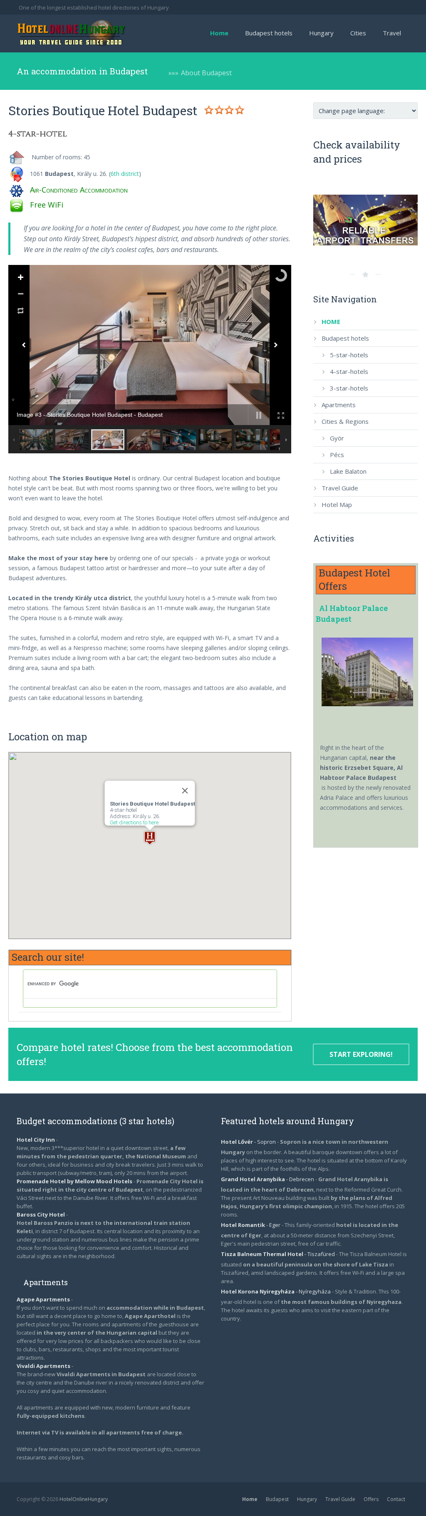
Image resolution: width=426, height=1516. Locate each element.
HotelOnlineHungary (83, 1499)
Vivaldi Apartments (44, 1366)
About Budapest (206, 72)
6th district (125, 174)
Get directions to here (134, 822)
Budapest (277, 1499)
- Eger (251, 1225)
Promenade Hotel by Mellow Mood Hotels (74, 1181)
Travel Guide (340, 1499)
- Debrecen (268, 1179)
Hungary (307, 1499)
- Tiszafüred (278, 1254)
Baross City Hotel (41, 1214)
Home (250, 1499)
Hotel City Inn (36, 1139)
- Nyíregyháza (276, 1291)
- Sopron (249, 1141)
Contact (396, 1499)
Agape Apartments (44, 1299)
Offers (371, 1499)
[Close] (185, 791)
